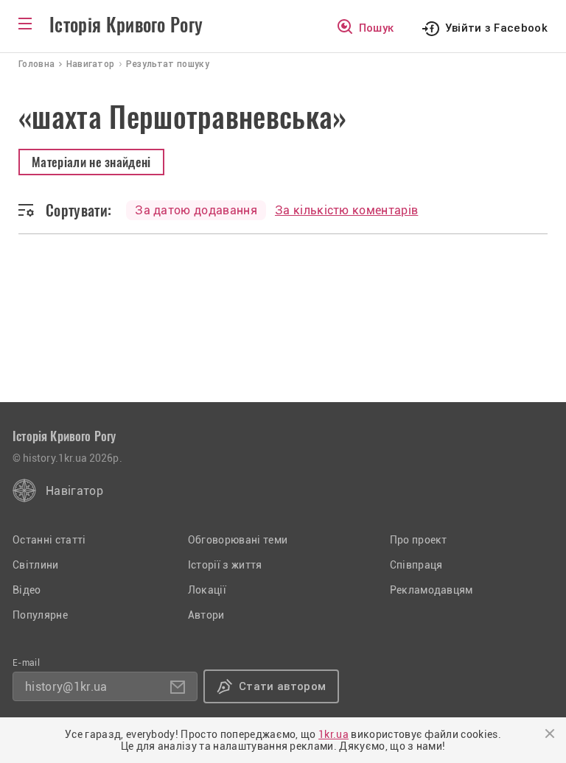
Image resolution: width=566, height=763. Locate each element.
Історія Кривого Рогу (126, 25)
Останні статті (49, 540)
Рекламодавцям (431, 590)
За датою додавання (196, 210)
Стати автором (282, 686)
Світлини (36, 565)
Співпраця (416, 565)
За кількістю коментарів (346, 210)
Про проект (418, 540)
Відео (27, 590)
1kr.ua (333, 734)
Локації (207, 590)
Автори (206, 615)
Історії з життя (225, 565)
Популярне (40, 615)
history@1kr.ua (66, 687)
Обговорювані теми (237, 540)
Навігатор (74, 491)
